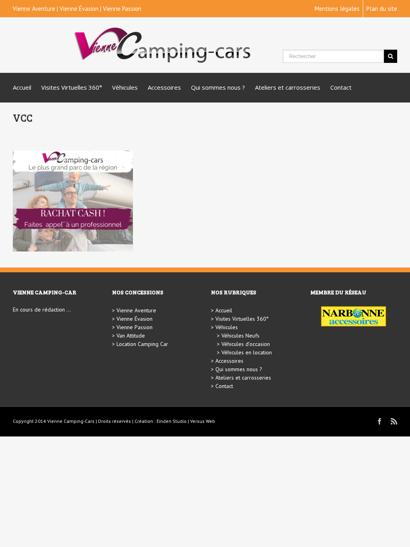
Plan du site (381, 8)
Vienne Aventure (34, 8)
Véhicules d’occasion (245, 344)
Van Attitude (131, 335)
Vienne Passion (122, 8)
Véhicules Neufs (240, 335)
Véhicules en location (246, 352)
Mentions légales (337, 8)
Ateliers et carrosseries (287, 87)
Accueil (22, 87)
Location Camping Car (142, 344)
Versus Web (202, 421)
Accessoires (164, 87)
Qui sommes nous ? (218, 87)
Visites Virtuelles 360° (71, 87)
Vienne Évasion (79, 8)
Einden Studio (172, 421)
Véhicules (125, 87)
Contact (341, 87)
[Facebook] (379, 421)
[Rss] (394, 421)
